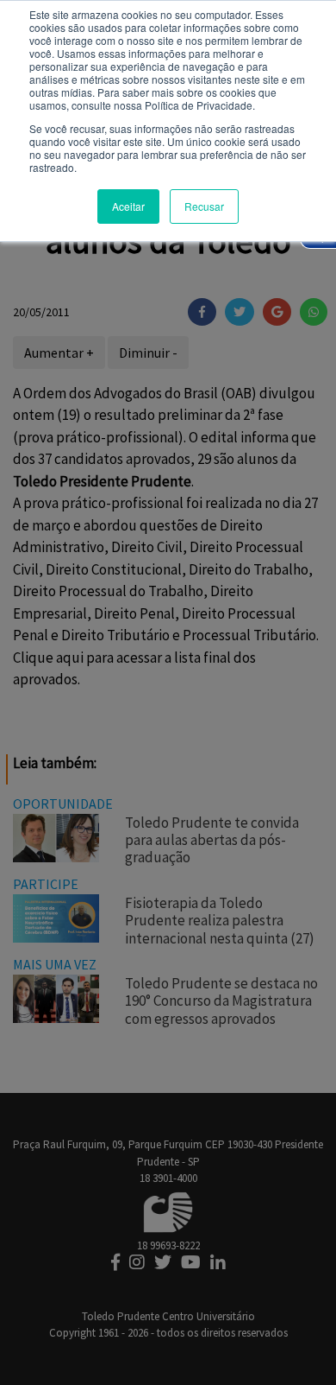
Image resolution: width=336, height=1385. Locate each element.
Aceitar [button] (128, 206)
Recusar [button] (204, 206)
